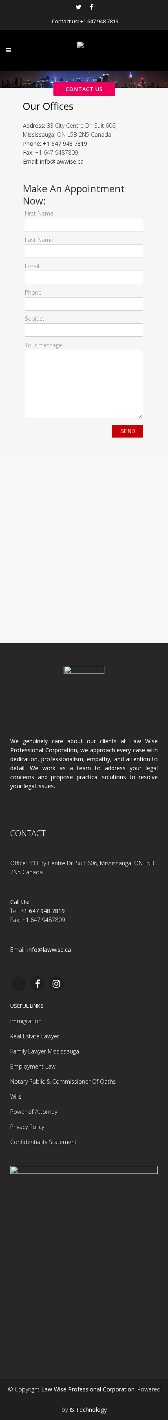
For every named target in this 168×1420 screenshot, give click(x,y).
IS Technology (88, 1409)
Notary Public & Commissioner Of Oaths (63, 1081)
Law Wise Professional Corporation (88, 1389)
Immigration (26, 1021)
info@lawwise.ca (62, 161)
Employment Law (32, 1066)
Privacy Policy (27, 1127)
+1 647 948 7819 (99, 21)
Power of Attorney (33, 1112)
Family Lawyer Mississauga (44, 1051)
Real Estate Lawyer (34, 1036)
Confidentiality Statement (43, 1142)
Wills (16, 1096)
